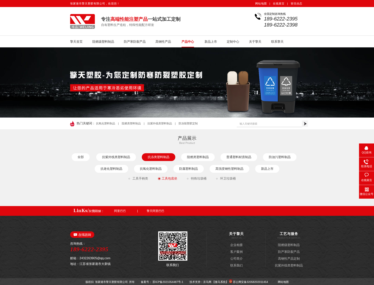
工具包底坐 (169, 178)
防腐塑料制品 (188, 168)
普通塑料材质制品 (238, 157)
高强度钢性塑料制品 (229, 168)
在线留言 (279, 3)
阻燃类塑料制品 (131, 123)
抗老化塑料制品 (111, 168)
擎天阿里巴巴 (155, 210)
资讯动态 (296, 3)
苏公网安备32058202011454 (251, 281)
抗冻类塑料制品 (158, 157)
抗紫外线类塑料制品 (159, 123)
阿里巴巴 (120, 210)
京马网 (207, 281)
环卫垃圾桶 (228, 178)
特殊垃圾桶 (198, 178)
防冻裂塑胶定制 (188, 123)
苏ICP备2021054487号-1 (168, 281)
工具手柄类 (140, 178)
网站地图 (261, 3)
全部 (81, 157)
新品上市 (267, 168)
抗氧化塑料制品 (105, 123)
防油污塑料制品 (280, 157)
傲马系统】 (221, 281)
